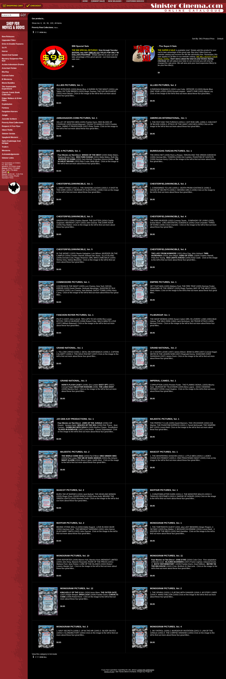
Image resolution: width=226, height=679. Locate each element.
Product (206, 39)
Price (212, 39)
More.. (56, 27)
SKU (201, 39)
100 (51, 23)
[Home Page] (85, 2)
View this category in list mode (44, 654)
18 (44, 23)
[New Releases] (115, 2)
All (56, 23)
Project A (148, 672)
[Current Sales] (98, 2)
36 (48, 23)
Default (220, 39)
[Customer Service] (135, 2)
